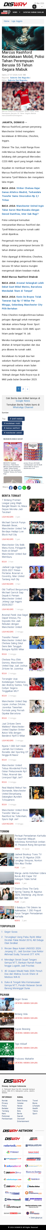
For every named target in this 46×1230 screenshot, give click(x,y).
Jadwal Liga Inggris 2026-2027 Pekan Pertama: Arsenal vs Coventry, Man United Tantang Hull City (13, 573)
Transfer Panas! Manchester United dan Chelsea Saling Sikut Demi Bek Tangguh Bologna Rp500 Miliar (14, 643)
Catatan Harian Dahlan (33, 12)
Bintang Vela (21, 1014)
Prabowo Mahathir (24, 1059)
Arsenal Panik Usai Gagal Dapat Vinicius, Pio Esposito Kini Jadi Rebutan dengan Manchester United (15, 621)
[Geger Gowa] (7, 1004)
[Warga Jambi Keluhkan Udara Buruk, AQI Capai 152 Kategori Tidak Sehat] (7, 878)
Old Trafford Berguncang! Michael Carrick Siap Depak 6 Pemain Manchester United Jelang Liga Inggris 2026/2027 (15, 597)
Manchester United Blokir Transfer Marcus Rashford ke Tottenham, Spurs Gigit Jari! (15, 814)
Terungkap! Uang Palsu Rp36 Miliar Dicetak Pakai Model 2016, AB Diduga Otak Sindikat (22, 940)
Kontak (5, 1100)
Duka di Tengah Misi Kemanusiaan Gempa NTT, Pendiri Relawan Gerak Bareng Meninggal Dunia (21, 985)
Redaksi (5, 1108)
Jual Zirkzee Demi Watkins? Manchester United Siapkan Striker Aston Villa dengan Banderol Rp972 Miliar (13, 730)
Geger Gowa (9, 931)
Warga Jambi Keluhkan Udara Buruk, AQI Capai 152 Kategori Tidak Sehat (30, 876)
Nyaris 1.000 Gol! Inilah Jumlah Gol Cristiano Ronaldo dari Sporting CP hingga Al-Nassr (15, 750)
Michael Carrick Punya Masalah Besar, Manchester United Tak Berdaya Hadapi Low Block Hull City (14, 528)
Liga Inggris (17, 21)
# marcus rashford (12, 428)
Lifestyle (36, 1106)
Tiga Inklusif (21, 1044)
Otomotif (21, 1118)
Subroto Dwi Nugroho (20, 77)
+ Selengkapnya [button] (35, 1217)
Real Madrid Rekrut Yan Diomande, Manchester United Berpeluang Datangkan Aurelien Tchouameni (14, 794)
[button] (23, 38)
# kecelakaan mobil (12, 423)
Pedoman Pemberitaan (7, 1117)
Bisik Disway (22, 1100)
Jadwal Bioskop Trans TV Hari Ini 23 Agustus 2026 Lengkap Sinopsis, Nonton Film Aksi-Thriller (28, 859)
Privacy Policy (5, 1104)
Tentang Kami (5, 1112)
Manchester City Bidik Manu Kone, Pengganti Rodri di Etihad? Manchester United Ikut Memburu (14, 551)
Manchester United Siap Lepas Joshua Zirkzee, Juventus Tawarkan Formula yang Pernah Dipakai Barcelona (14, 707)
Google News (23, 401)
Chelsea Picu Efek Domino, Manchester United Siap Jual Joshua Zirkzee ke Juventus (14, 664)
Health (35, 1108)
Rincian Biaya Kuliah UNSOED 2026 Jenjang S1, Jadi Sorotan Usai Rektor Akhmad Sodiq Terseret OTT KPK (22, 951)
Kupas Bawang (22, 1029)
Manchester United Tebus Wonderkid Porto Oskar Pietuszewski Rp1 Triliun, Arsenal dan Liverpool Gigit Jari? (14, 771)
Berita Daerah (20, 1115)
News (15, 12)
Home (6, 21)
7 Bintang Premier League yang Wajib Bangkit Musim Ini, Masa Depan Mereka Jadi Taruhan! (14, 506)
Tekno (35, 1111)
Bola (19, 1111)
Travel (35, 1100)
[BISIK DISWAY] (6, 12)
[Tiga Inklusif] (7, 1048)
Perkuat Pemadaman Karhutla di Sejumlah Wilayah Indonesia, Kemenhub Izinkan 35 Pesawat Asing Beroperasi (30, 840)
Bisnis (35, 1103)
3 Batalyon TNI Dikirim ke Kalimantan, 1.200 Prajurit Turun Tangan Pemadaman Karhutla (29, 912)
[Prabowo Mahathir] (7, 1063)
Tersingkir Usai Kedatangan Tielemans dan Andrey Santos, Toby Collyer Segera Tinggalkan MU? (15, 685)
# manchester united (13, 432)
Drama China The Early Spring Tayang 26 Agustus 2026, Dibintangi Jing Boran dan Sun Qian (29, 893)
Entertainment (23, 1121)
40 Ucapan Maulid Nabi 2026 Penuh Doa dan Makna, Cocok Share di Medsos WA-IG (21, 974)
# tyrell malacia (16, 418)
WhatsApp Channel (23, 407)
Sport (35, 1113)
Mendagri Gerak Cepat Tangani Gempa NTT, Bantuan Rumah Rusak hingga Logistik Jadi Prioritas (21, 962)
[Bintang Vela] (7, 1019)
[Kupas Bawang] (7, 1034)
